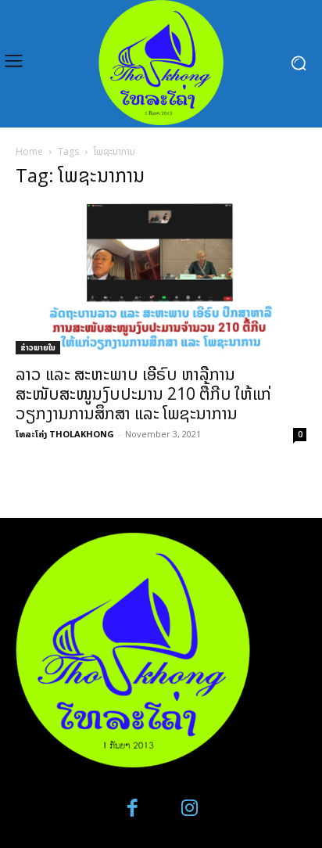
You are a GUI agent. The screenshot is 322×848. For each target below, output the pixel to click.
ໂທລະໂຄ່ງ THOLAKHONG (65, 434)
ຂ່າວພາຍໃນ (37, 347)
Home (29, 151)
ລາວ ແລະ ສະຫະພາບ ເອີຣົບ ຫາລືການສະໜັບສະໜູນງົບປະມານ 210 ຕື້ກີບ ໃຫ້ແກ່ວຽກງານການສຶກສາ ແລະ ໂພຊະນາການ (143, 393)
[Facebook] (133, 808)
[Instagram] (189, 808)
